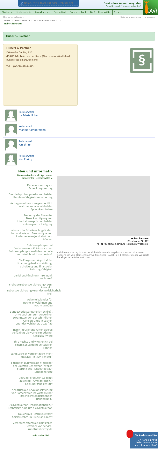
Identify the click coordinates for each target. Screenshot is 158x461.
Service (118, 12)
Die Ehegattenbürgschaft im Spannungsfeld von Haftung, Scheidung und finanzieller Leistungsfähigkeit (34, 265)
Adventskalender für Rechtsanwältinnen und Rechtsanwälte (37, 302)
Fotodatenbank (78, 12)
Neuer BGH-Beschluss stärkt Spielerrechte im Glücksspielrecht (32, 416)
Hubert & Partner (13, 24)
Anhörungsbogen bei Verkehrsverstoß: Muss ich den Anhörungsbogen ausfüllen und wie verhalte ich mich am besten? (30, 250)
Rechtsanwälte (22, 20)
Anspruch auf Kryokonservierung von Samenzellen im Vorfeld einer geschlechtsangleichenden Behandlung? (32, 395)
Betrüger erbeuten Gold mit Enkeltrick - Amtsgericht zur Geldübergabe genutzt (35, 380)
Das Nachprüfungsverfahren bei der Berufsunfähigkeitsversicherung (30, 196)
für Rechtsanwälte (100, 12)
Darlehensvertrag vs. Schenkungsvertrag (39, 187)
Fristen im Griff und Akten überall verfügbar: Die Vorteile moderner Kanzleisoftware (32, 332)
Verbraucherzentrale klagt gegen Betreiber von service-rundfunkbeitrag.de (32, 426)
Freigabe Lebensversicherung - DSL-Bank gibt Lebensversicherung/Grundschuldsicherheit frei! (30, 289)
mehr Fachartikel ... (41, 436)
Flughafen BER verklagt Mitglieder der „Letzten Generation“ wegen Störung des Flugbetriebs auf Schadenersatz (31, 367)
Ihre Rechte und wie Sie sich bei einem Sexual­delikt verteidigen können (33, 344)
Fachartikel (60, 12)
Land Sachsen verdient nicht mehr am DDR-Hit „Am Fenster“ (31, 355)
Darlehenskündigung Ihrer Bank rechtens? (33, 277)
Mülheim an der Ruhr (44, 20)
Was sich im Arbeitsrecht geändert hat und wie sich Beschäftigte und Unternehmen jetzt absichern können (31, 235)
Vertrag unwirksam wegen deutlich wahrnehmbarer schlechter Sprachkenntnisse (31, 206)
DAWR (7, 20)
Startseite (7, 12)
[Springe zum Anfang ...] (151, 454)
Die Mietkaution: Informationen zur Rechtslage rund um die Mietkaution (30, 407)
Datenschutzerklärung (131, 17)
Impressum (150, 17)
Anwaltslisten (42, 12)
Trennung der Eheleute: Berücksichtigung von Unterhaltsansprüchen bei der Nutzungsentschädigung (34, 220)
